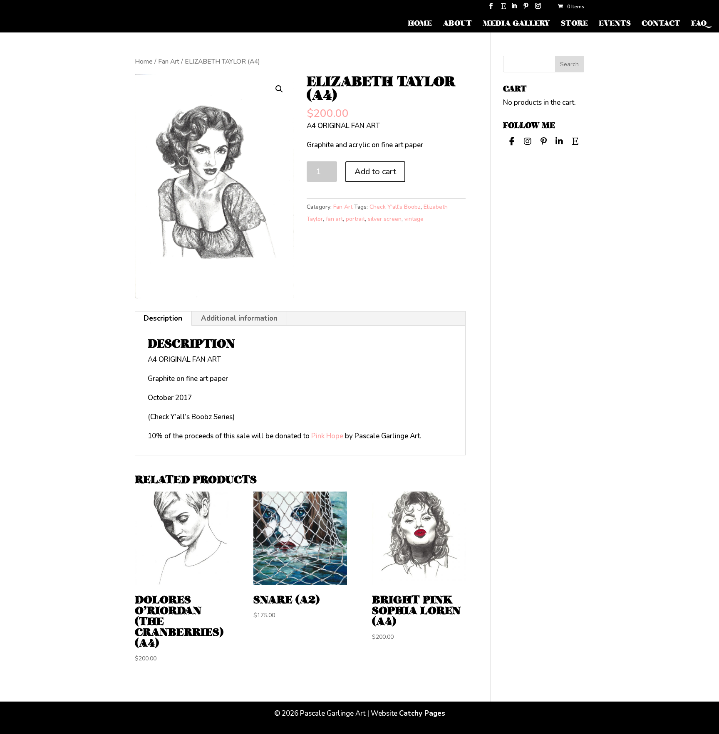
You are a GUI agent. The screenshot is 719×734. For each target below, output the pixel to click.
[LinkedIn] (514, 8)
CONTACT (661, 24)
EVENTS (615, 24)
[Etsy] (503, 8)
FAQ (699, 24)
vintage (414, 219)
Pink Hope (327, 436)
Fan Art (168, 61)
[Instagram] (538, 8)
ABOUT (457, 24)
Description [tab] (163, 318)
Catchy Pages (422, 713)
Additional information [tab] (239, 318)
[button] (279, 89)
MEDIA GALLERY (516, 24)
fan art (334, 219)
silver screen (385, 219)
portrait (355, 219)
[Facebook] (512, 140)
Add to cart (375, 171)
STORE (574, 24)
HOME (420, 24)
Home (144, 61)
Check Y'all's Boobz (395, 207)
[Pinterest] (526, 8)
